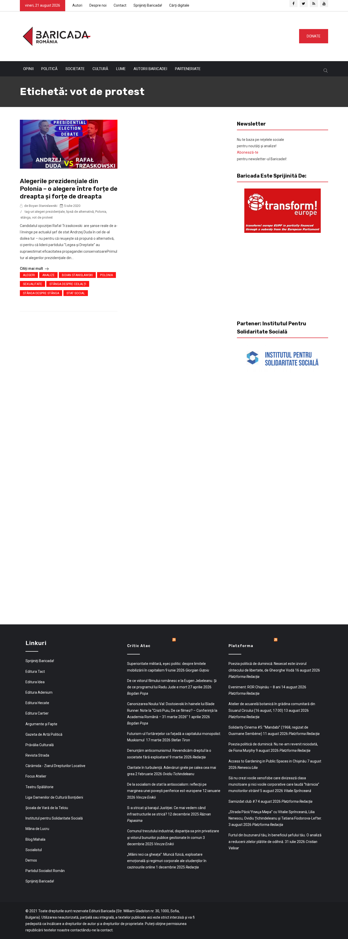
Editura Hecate (37, 703)
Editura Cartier (37, 713)
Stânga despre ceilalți (67, 284)
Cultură (100, 68)
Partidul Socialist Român (45, 871)
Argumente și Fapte (41, 724)
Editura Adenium (38, 692)
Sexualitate (32, 284)
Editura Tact (35, 671)
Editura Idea (35, 682)
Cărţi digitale (179, 5)
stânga (25, 217)
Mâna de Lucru (37, 829)
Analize (48, 275)
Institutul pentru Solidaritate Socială (54, 818)
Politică (49, 68)
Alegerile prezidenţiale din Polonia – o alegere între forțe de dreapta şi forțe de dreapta (68, 189)
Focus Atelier (35, 776)
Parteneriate (187, 68)
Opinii (28, 68)
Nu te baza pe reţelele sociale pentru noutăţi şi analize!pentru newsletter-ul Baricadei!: (262, 149)
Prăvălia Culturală (39, 745)
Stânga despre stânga (41, 293)
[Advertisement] (192, 35)
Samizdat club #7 (243, 801)
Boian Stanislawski (77, 275)
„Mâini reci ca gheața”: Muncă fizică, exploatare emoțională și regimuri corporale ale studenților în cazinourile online (166, 860)
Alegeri (29, 275)
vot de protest (42, 217)
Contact (120, 5)
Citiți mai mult (32, 268)
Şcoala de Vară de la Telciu (46, 808)
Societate (75, 68)
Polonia (100, 211)
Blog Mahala (35, 839)
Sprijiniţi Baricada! (147, 5)
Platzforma (241, 646)
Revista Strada (37, 755)
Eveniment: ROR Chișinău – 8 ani (254, 687)
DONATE (313, 36)
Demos (31, 860)
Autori (77, 5)
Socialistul (33, 850)
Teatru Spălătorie (39, 787)
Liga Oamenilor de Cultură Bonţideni (54, 797)
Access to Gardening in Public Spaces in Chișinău (267, 761)
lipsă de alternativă (80, 211)
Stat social (75, 293)
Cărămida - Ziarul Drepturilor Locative (55, 766)
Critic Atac (139, 646)
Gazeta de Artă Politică (43, 734)
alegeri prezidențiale (50, 211)
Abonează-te (247, 152)
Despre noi (97, 5)
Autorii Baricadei (150, 68)
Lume (121, 68)
